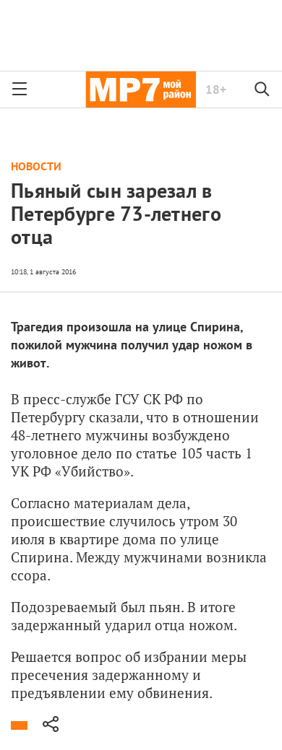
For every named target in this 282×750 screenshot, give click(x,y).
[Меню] (19, 89)
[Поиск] (262, 89)
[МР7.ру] (140, 89)
